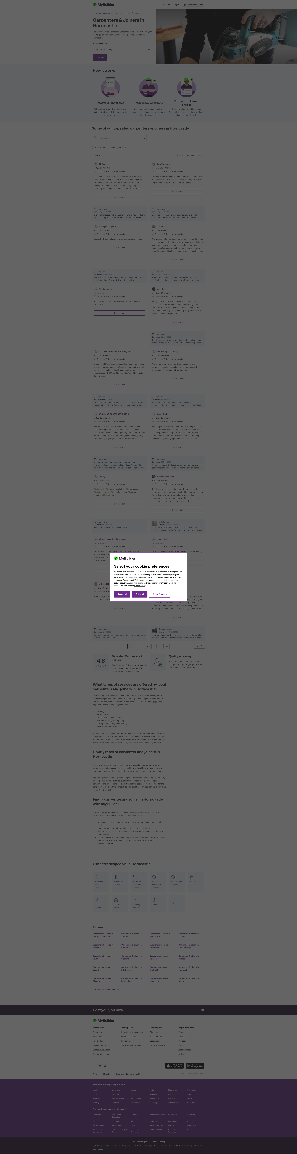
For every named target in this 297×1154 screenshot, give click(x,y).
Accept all (122, 594)
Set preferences (160, 594)
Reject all (140, 594)
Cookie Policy (140, 585)
